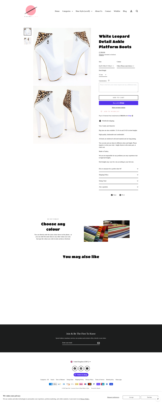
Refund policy (110, 379)
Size (100, 61)
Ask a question (103, 187)
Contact (108, 11)
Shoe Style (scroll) (83, 11)
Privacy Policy (89, 379)
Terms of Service (99, 379)
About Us (98, 11)
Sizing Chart (102, 181)
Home (57, 11)
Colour (119, 61)
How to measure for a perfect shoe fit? (110, 169)
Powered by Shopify (95, 388)
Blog (125, 11)
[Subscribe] (98, 343)
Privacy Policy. (84, 399)
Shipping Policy (103, 175)
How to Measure (60, 379)
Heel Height (102, 70)
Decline (149, 397)
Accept (131, 397)
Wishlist (117, 11)
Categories (66, 11)
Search (52, 379)
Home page (119, 379)
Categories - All (44, 379)
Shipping (101, 54)
